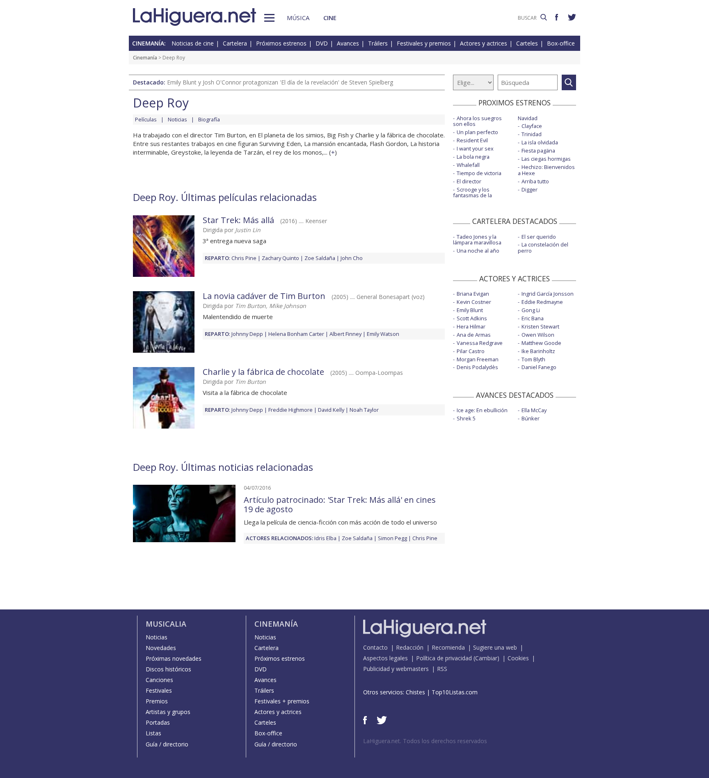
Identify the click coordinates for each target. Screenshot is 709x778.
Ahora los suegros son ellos (477, 121)
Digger (529, 189)
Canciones (159, 680)
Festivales (159, 690)
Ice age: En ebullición (482, 410)
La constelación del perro (543, 247)
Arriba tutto (535, 181)
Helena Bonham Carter (296, 334)
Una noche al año (478, 250)
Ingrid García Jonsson (547, 293)
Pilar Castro (471, 351)
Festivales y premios (424, 43)
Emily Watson (383, 334)
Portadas (158, 722)
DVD (322, 43)
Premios (157, 701)
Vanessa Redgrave (480, 343)
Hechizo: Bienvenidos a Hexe (546, 170)
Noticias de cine (193, 43)
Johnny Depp (247, 334)
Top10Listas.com (455, 692)
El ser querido (538, 236)
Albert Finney (345, 334)
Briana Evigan (473, 293)
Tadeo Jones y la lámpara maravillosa (477, 239)
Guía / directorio (167, 744)
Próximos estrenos (281, 43)
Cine (329, 18)
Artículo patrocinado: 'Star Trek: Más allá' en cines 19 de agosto (340, 504)
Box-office (561, 43)
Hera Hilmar (471, 326)
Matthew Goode (541, 343)
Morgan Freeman (478, 359)
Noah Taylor (364, 409)
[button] (269, 18)
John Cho (352, 258)
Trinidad (531, 134)
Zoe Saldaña (319, 258)
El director (469, 181)
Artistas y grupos (168, 712)
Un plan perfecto (477, 132)
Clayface (531, 126)
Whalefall (468, 165)
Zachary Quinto (280, 258)
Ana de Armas (474, 334)
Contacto (375, 647)
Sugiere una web (495, 647)
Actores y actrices (483, 43)
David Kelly (331, 409)
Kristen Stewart (540, 326)
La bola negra (473, 156)
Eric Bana (532, 318)
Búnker (530, 418)
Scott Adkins (472, 318)
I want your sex (475, 148)
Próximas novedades (173, 658)
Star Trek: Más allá (238, 220)
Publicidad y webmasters (396, 669)
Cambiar (486, 658)
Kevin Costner (474, 302)
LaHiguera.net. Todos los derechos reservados (425, 741)
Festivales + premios (281, 701)
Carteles (527, 43)
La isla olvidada (539, 142)
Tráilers (378, 43)
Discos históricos (168, 669)
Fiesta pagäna (538, 150)
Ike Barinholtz (538, 351)
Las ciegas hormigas (546, 158)
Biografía (209, 119)
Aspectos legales (385, 658)
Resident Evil (472, 140)
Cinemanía (145, 57)
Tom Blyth (533, 359)
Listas (153, 733)
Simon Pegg (392, 538)
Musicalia (166, 624)
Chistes (415, 692)
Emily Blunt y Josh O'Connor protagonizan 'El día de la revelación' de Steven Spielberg (280, 82)
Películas (146, 119)
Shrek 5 (466, 418)
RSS (442, 669)
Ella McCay (534, 410)
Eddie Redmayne (542, 302)
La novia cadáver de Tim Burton (264, 295)
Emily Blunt (470, 310)
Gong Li (530, 310)
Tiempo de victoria (479, 173)
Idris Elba (325, 538)
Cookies (518, 658)
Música (298, 18)
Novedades (161, 648)
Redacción (409, 647)
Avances (348, 43)
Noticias (177, 119)
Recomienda (448, 647)
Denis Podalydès (477, 367)
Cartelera (235, 43)
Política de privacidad (444, 658)
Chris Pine (243, 258)
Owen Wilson (537, 334)
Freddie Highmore (290, 409)
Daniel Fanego (538, 367)
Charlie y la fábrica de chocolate (263, 371)
